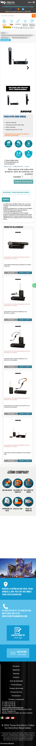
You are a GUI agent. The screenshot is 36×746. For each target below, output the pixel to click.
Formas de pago (16, 685)
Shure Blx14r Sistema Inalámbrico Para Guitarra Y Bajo (17, 453)
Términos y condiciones (16, 699)
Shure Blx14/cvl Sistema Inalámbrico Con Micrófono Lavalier (15, 312)
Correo (27, 166)
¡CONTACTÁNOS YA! (18, 636)
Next (27, 68)
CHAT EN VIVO (21, 652)
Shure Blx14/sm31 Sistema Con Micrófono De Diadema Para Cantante (17, 406)
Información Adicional (7, 743)
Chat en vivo (7, 166)
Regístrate (16, 670)
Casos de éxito (7, 27)
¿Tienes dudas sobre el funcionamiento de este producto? (11, 162)
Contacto (16, 677)
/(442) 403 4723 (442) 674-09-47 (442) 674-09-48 (18, 28)
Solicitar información (23, 182)
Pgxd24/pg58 (5, 40)
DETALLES (11, 273)
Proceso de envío (16, 692)
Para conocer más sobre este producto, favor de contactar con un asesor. (19, 171)
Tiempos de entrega (16, 688)
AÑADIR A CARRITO (25, 273)
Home (3, 33)
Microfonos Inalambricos (20, 37)
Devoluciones (16, 696)
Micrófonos (4, 37)
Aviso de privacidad (16, 681)
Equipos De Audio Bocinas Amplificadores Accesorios (16, 35)
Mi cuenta (16, 666)
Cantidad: (17, 177)
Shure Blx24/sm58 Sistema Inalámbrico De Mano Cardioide (17, 265)
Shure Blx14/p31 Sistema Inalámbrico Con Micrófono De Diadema (15, 359)
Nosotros (16, 674)
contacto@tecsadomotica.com (28, 28)
